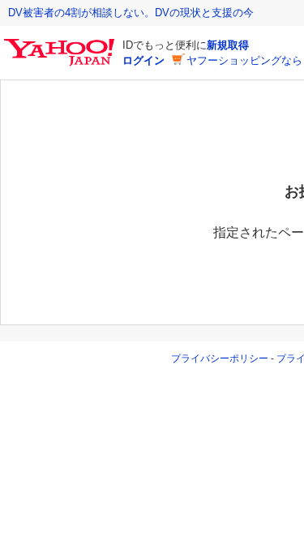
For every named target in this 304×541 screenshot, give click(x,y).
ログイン (143, 60)
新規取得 (228, 45)
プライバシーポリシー (219, 358)
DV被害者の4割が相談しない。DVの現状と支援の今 (131, 12)
